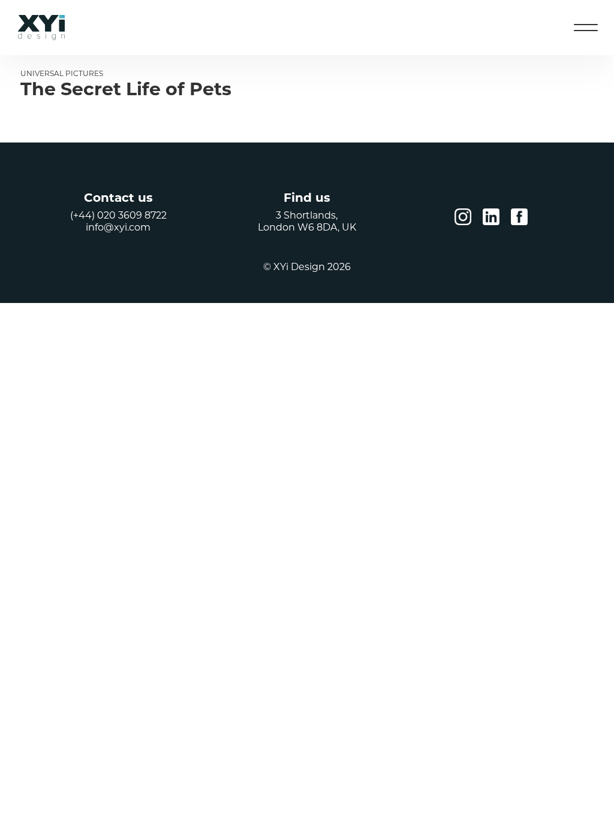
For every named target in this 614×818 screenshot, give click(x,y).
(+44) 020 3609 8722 (118, 215)
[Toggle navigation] (586, 28)
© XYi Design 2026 (307, 266)
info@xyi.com (118, 227)
